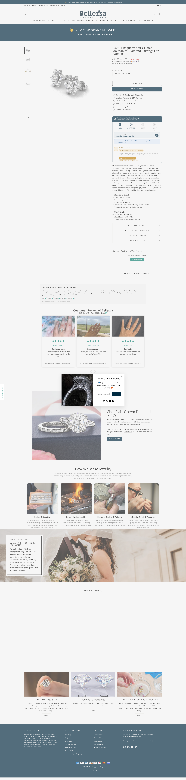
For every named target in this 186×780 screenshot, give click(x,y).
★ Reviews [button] (2, 392)
